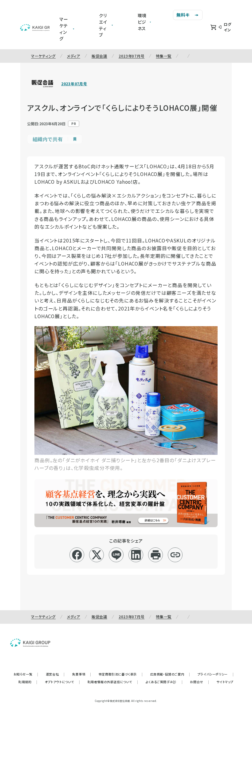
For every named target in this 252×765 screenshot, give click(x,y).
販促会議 (99, 55)
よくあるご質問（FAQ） (164, 681)
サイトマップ (225, 681)
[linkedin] (136, 555)
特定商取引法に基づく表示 (121, 674)
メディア (73, 55)
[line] (116, 555)
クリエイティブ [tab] (103, 25)
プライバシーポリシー (216, 674)
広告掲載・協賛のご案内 (170, 674)
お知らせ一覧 (26, 674)
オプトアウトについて (62, 681)
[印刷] (156, 555)
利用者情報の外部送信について (113, 681)
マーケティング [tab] (63, 29)
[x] (97, 555)
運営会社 (55, 674)
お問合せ (199, 681)
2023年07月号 (131, 55)
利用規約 (27, 681)
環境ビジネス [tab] (142, 21)
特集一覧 (163, 55)
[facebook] (77, 555)
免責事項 (81, 674)
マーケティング (43, 55)
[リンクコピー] (175, 555)
